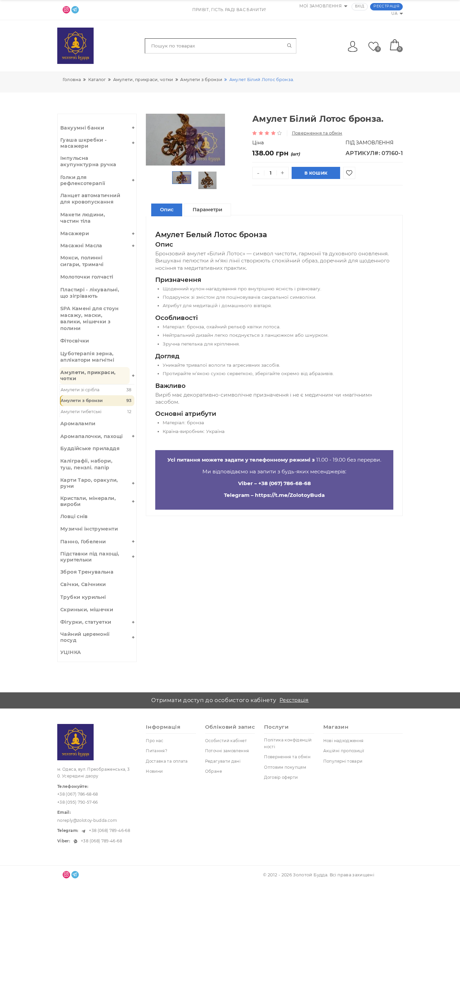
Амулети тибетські (96, 411)
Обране (213, 771)
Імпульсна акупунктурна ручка (88, 161)
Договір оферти (281, 777)
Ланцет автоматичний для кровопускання (90, 198)
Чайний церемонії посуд (85, 637)
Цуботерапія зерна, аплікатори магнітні (87, 357)
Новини (154, 771)
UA (394, 13)
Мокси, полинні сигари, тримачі (81, 261)
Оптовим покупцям (285, 767)
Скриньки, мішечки (86, 610)
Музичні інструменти (89, 529)
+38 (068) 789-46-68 (109, 830)
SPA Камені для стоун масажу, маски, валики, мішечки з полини (89, 318)
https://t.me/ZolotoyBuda (290, 495)
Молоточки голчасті (86, 277)
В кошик (315, 173)
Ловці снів (74, 516)
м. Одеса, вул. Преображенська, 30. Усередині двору (93, 772)
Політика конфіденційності (287, 743)
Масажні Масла (81, 246)
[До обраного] (349, 173)
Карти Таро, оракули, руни (89, 483)
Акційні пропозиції (343, 751)
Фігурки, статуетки (85, 622)
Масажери (74, 233)
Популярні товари (343, 761)
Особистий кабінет (226, 740)
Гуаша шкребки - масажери (83, 143)
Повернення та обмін (317, 133)
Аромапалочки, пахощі (91, 436)
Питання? (156, 751)
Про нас (155, 740)
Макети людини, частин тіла (82, 218)
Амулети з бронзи (96, 400)
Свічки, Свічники (83, 584)
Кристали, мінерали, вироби (88, 501)
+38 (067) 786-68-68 (284, 483)
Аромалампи (78, 424)
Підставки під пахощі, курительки (90, 557)
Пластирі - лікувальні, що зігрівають (89, 293)
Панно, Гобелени (83, 542)
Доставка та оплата (167, 761)
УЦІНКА (70, 652)
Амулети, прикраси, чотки (88, 375)
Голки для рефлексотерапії (82, 180)
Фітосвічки (74, 341)
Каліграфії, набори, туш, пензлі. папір (86, 464)
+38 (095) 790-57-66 (77, 802)
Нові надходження (343, 740)
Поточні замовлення (227, 751)
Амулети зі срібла (96, 389)
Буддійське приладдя (90, 448)
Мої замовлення (320, 6)
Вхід (359, 6)
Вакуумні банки (82, 128)
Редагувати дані (222, 761)
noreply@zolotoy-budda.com (87, 820)
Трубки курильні (83, 597)
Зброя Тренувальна (86, 572)
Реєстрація (386, 6)
